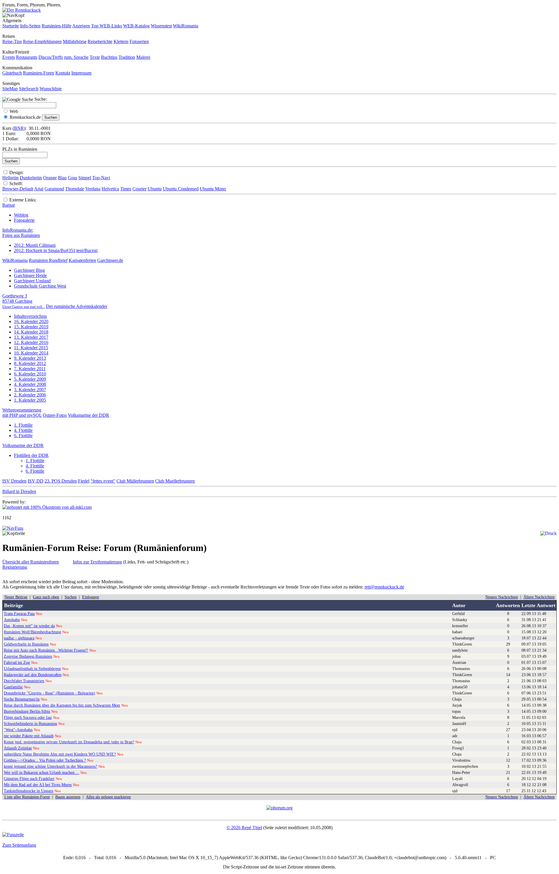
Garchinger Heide (30, 275)
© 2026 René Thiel (244, 827)
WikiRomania (185, 25)
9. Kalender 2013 (30, 358)
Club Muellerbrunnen (175, 480)
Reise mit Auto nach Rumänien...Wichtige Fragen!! (46, 650)
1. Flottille (23, 425)
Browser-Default (17, 188)
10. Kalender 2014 (31, 352)
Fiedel (83, 480)
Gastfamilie (13, 687)
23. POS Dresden (61, 480)
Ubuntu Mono (213, 188)
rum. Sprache (76, 57)
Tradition (126, 57)
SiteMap (10, 88)
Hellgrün (10, 177)
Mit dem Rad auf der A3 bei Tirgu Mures (38, 784)
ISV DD (35, 480)
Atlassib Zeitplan (18, 748)
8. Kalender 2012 (30, 363)
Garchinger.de (110, 260)
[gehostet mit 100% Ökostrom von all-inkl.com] (47, 507)
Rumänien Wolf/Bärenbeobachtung (32, 632)
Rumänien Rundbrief (48, 260)
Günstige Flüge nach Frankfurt (29, 778)
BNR (19, 128)
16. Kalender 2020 (31, 321)
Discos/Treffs (50, 57)
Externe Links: (22, 199)
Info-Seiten (30, 25)
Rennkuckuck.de (25, 117)
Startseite (10, 25)
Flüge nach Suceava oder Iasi (28, 717)
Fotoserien (139, 41)
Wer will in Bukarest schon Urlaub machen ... (41, 772)
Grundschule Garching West (40, 285)
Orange (50, 177)
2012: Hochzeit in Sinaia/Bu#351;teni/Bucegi (56, 250)
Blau (62, 177)
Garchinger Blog (29, 270)
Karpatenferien (82, 260)
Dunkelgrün (31, 177)
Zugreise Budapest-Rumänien (28, 656)
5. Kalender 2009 (30, 379)
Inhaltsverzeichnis (30, 316)
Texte (95, 57)
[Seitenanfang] (12, 528)
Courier (139, 188)
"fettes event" (103, 480)
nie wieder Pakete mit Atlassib (29, 735)
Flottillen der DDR (31, 455)
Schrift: (16, 183)
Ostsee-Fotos (55, 415)
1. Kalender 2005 (30, 400)
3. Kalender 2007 (30, 389)
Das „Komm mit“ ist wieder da (29, 625)
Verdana (92, 188)
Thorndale (74, 188)
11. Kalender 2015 (31, 347)
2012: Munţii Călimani (35, 245)
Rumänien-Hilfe (56, 25)
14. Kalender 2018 (31, 331)
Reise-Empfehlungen (42, 41)
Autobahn (12, 619)
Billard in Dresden (19, 491)
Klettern (121, 41)
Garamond (54, 188)
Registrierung (14, 567)
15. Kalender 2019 (31, 326)
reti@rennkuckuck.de (384, 586)
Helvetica (110, 188)
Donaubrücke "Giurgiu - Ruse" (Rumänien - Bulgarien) (49, 693)
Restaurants (26, 57)
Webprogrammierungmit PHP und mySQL (22, 412)
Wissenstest (161, 25)
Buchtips (109, 57)
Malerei (143, 57)
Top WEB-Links (106, 25)
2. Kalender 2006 (30, 394)
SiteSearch (28, 88)
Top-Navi (101, 177)
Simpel (84, 177)
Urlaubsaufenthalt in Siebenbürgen (32, 668)
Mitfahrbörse (74, 41)
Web (14, 111)
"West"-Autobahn (18, 729)
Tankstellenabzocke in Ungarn (28, 790)
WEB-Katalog (136, 25)
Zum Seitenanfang (19, 845)
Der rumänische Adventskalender (76, 306)
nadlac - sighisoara (19, 638)
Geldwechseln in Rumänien (26, 644)
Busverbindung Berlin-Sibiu (27, 711)
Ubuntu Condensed (181, 188)
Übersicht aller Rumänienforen (30, 561)
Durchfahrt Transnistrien (24, 680)
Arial (38, 188)
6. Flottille (23, 435)
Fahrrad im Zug (17, 662)
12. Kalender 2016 (31, 342)
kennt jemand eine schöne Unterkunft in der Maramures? (50, 766)
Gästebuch (12, 72)
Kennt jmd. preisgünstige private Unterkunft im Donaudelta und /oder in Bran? (69, 742)
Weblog (21, 214)
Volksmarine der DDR (88, 415)
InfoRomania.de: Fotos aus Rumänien (21, 233)
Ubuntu (155, 188)
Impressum (81, 72)
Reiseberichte (100, 41)
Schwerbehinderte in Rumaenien (30, 723)
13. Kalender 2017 (31, 337)
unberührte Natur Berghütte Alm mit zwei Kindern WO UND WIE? (60, 754)
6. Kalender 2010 (30, 373)
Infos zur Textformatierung (97, 561)
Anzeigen (81, 25)
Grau (72, 177)
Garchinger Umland (32, 280)
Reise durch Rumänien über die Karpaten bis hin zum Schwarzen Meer (62, 705)
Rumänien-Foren (38, 72)
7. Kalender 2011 (30, 368)
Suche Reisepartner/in (22, 699)
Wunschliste (51, 88)
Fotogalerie (24, 220)
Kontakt (62, 72)
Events (8, 57)
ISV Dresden (14, 480)
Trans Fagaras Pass (19, 613)
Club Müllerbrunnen (135, 480)
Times (125, 188)
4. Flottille (23, 430)
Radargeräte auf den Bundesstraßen (32, 674)
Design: (16, 172)
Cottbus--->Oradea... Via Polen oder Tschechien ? (45, 760)
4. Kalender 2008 (30, 384)
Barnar (8, 205)
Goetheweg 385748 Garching (23, 301)
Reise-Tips (12, 41)
